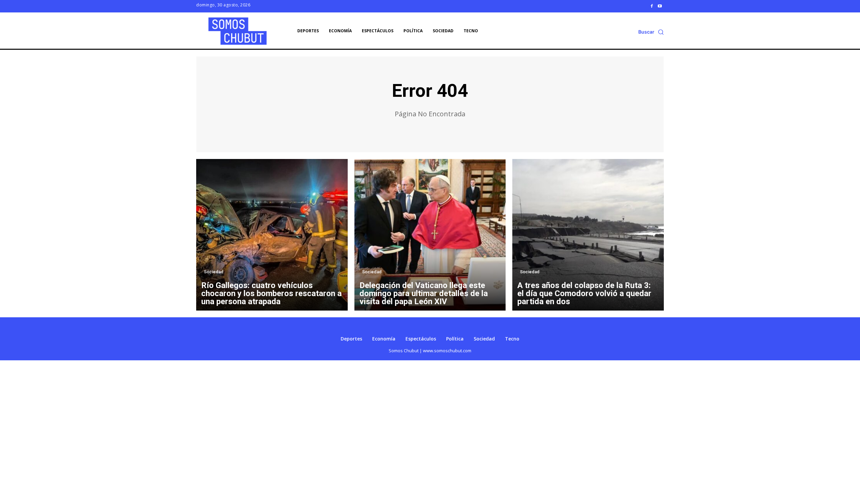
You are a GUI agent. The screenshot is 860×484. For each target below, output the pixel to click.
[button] (651, 32)
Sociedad (213, 271)
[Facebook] (652, 6)
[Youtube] (660, 6)
